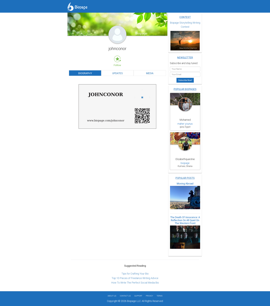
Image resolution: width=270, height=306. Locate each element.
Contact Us (125, 296)
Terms (159, 296)
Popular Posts (185, 177)
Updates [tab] (117, 73)
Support (138, 296)
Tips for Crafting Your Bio (135, 273)
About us (112, 296)
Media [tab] (149, 73)
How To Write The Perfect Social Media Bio (135, 282)
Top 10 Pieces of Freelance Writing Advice (135, 278)
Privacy (149, 296)
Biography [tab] (85, 73)
